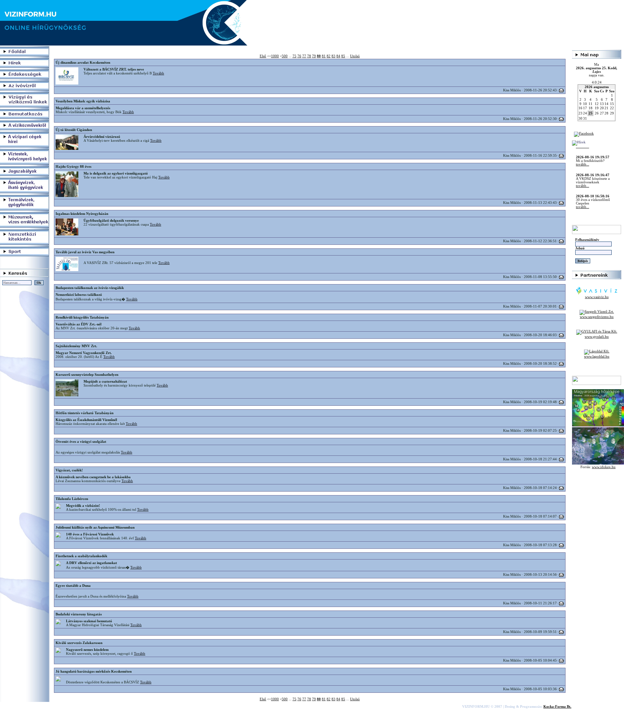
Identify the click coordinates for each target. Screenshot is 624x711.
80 (319, 56)
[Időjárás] (598, 425)
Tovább (158, 73)
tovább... (582, 150)
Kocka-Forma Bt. (557, 706)
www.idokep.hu (604, 467)
